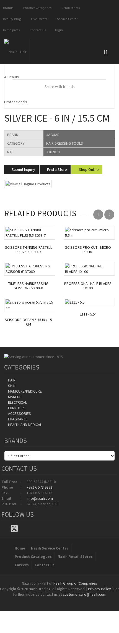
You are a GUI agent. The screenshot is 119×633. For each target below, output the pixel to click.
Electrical (17, 402)
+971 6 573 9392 (39, 487)
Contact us (45, 564)
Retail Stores (70, 8)
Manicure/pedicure (24, 391)
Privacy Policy (99, 588)
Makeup (14, 396)
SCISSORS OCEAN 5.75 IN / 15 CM (28, 322)
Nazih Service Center (49, 548)
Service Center (66, 19)
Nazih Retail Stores (75, 556)
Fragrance (17, 419)
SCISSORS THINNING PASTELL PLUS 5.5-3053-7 (28, 250)
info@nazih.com (40, 498)
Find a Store (56, 169)
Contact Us (37, 30)
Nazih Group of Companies (75, 583)
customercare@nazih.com (84, 594)
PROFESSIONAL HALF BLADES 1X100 (88, 286)
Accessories (19, 413)
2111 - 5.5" (88, 314)
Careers (22, 564)
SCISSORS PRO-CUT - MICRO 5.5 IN (88, 250)
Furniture (16, 407)
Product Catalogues (33, 556)
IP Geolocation (48, 599)
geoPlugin (74, 599)
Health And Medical (24, 424)
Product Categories (36, 8)
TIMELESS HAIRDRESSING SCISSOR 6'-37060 (28, 286)
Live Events (38, 19)
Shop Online (88, 169)
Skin (11, 385)
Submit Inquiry (23, 169)
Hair (11, 380)
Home (20, 548)
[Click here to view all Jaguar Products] (28, 183)
